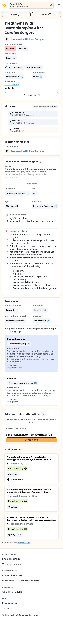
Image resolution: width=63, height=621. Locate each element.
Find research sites (12, 575)
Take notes (29, 95)
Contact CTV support (13, 591)
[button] (11, 58)
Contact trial (31, 439)
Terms (5, 608)
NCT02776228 (12, 84)
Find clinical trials (11, 558)
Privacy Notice (9, 602)
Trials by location (11, 564)
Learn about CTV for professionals (20, 580)
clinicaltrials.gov (23, 543)
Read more (32, 183)
